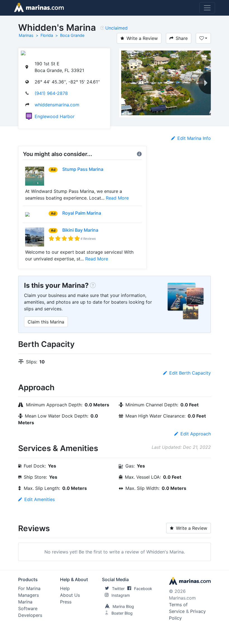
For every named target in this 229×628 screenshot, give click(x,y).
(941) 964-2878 (51, 93)
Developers (30, 615)
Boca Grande (72, 35)
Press (65, 602)
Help (65, 588)
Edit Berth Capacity (190, 373)
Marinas (26, 35)
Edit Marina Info (194, 138)
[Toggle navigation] (207, 7)
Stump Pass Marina (82, 169)
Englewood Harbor (55, 116)
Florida (46, 35)
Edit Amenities (39, 499)
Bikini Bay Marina (80, 230)
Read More (117, 198)
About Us (70, 595)
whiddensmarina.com (57, 104)
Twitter (118, 588)
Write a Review (142, 38)
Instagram (120, 595)
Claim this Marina (46, 322)
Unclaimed (116, 28)
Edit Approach (195, 434)
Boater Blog (122, 613)
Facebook (143, 588)
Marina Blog (123, 606)
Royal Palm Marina (81, 213)
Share (182, 38)
